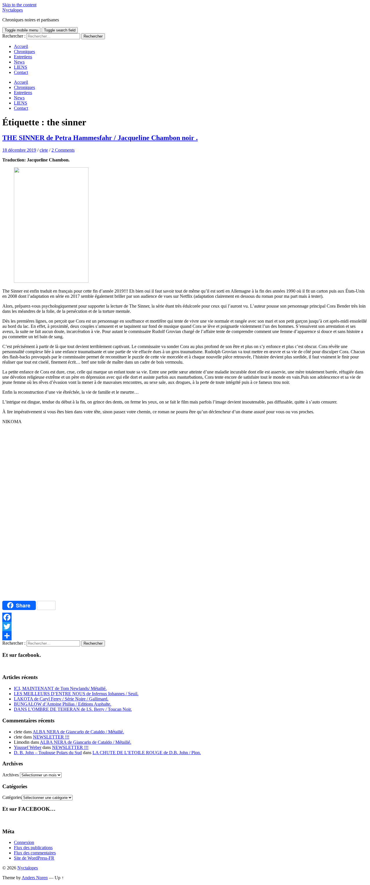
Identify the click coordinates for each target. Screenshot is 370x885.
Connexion (24, 842)
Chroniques (24, 51)
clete (44, 150)
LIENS (20, 67)
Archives (10, 774)
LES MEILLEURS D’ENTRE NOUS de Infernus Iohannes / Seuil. (76, 693)
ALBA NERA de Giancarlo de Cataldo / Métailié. (78, 731)
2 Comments (63, 150)
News (19, 62)
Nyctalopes (12, 10)
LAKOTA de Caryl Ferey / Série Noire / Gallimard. (61, 698)
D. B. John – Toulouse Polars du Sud (48, 752)
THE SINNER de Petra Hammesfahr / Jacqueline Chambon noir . (100, 138)
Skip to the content (19, 4)
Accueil (21, 46)
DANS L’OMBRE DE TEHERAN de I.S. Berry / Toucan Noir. (73, 709)
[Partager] (185, 635)
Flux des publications (33, 847)
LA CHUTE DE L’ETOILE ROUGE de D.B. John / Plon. (146, 752)
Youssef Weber (27, 747)
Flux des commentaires (35, 852)
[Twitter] (185, 626)
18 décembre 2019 (19, 150)
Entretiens (23, 56)
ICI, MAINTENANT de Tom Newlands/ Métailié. (60, 688)
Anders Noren (35, 877)
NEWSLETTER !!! (51, 737)
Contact (21, 72)
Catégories (12, 797)
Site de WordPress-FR (34, 858)
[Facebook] (185, 617)
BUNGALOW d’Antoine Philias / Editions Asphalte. (62, 704)
